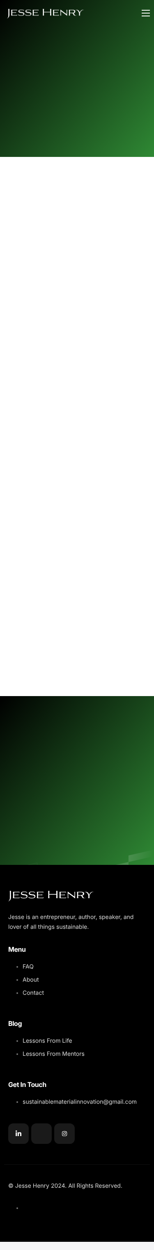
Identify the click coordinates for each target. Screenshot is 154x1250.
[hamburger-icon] (146, 13)
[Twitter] (41, 1133)
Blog (15, 1023)
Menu (17, 949)
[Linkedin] (18, 1133)
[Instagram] (64, 1133)
